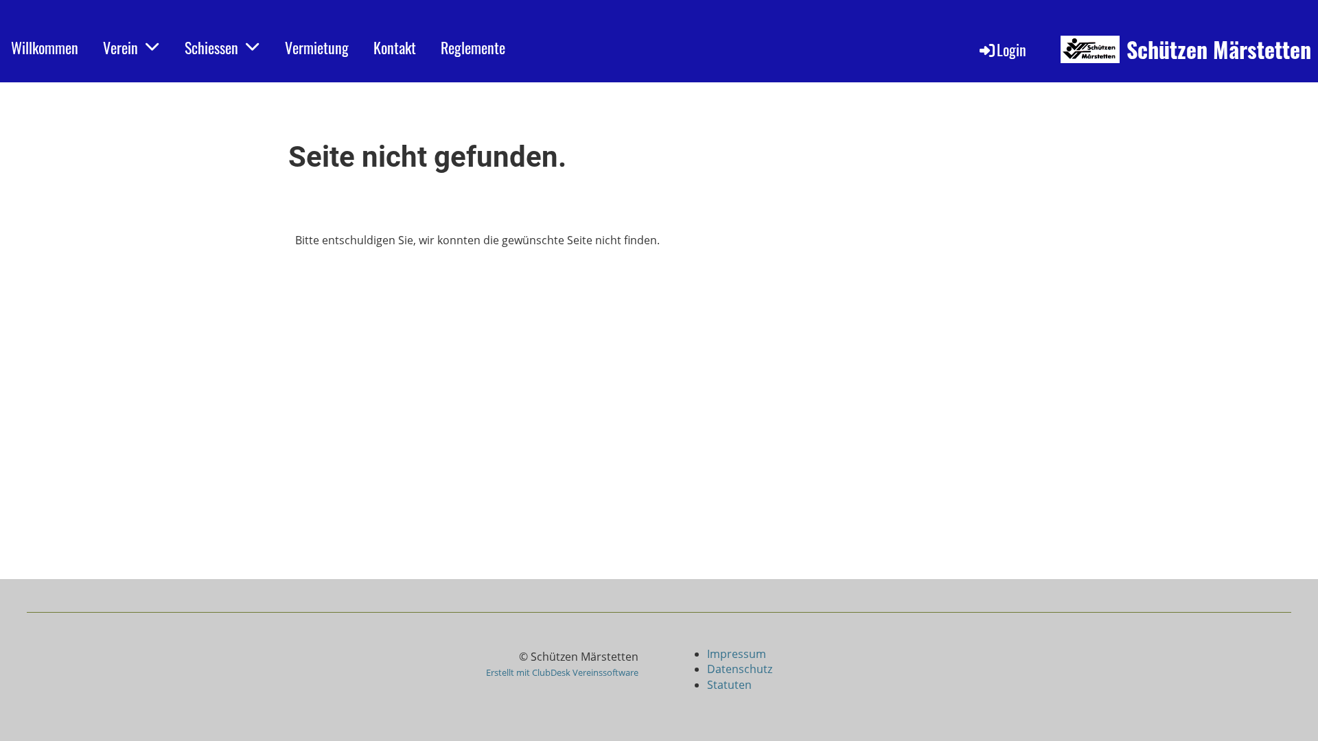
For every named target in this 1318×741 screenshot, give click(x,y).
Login (1011, 49)
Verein (120, 47)
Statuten (729, 684)
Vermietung (317, 47)
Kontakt (394, 47)
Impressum (738, 653)
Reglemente (473, 47)
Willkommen (44, 47)
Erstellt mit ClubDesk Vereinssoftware (562, 672)
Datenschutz (739, 669)
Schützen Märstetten (1218, 49)
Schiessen (211, 47)
